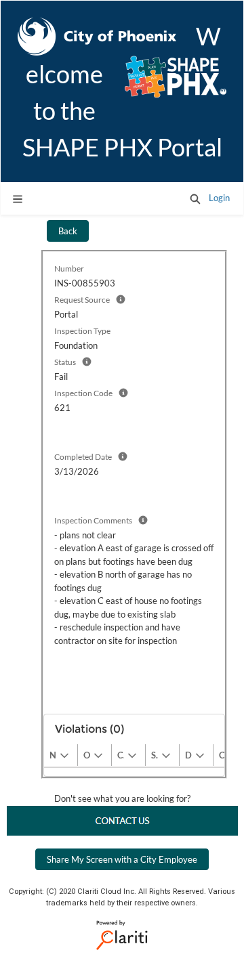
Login (219, 197)
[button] (195, 198)
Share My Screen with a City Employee (122, 859)
